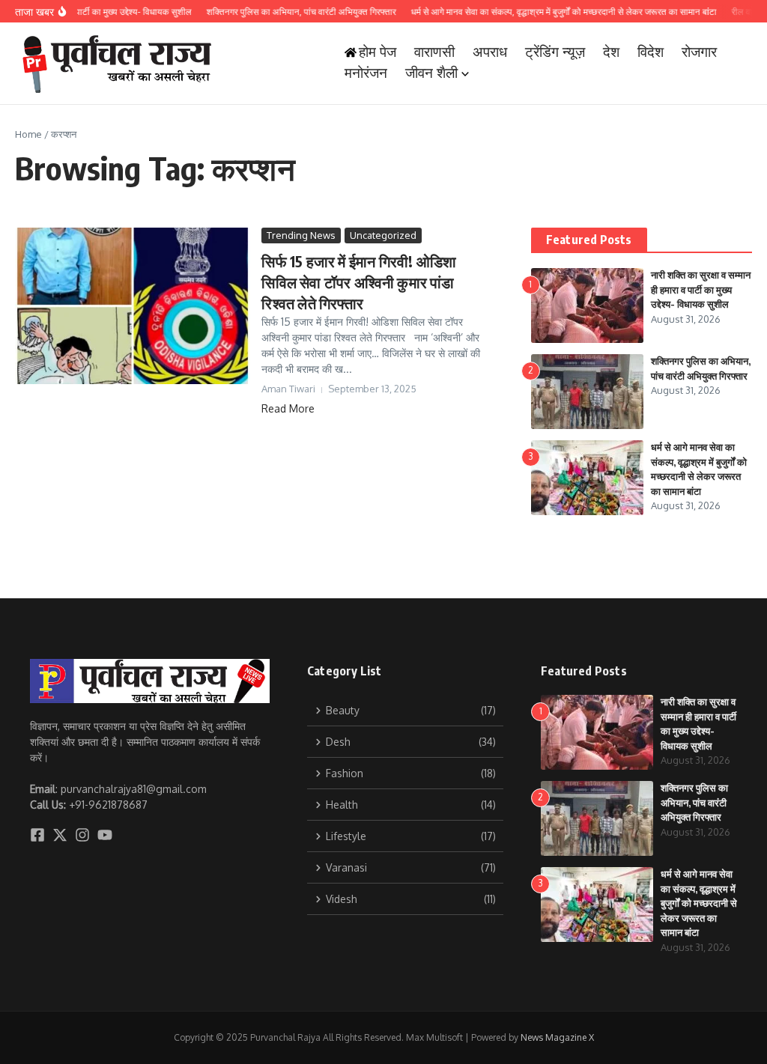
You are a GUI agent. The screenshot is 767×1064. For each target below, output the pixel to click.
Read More (288, 408)
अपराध (490, 52)
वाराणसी (434, 52)
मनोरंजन (366, 73)
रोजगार (699, 52)
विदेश (650, 52)
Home (28, 134)
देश (611, 52)
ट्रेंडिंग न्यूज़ (555, 52)
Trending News (301, 235)
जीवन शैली (431, 73)
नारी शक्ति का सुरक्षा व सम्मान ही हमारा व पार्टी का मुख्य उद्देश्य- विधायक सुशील (701, 289)
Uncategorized (383, 235)
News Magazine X (557, 1037)
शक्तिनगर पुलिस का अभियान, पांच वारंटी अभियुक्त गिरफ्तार (694, 802)
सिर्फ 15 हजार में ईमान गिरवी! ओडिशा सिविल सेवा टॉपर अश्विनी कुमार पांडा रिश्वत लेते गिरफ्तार (358, 282)
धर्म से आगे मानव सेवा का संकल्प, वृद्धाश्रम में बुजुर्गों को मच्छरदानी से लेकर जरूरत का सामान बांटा (699, 903)
